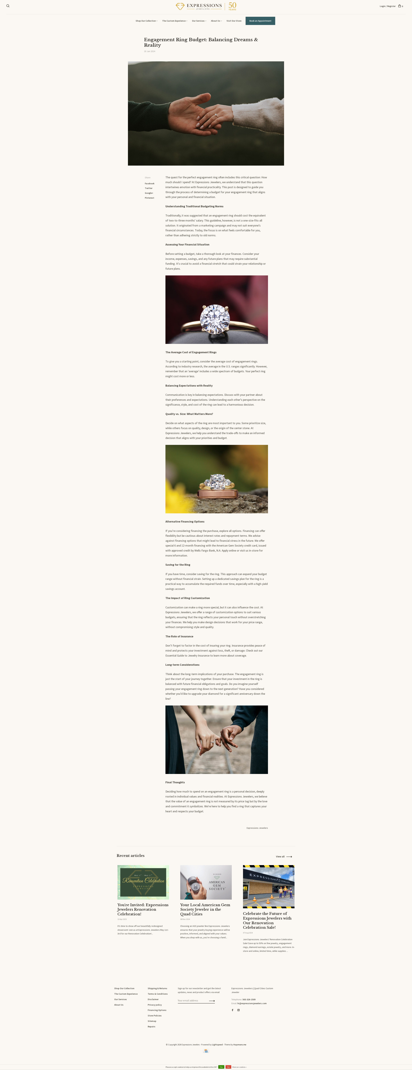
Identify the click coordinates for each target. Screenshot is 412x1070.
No (228, 1067)
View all (280, 856)
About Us (215, 20)
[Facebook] (232, 1010)
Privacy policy (155, 1004)
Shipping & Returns (157, 988)
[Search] (8, 6)
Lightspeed (217, 1044)
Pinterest (149, 197)
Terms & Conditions (158, 993)
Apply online (229, 550)
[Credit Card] (206, 1052)
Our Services (198, 20)
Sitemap (152, 1021)
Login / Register (388, 6)
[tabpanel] (143, 907)
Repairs (151, 1026)
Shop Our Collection (146, 20)
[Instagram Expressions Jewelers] (238, 1010)
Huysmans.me (239, 1044)
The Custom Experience (174, 20)
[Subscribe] (211, 1000)
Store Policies (155, 1015)
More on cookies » (239, 1067)
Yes (221, 1067)
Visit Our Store (234, 20)
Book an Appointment (260, 20)
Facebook (149, 183)
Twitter (148, 188)
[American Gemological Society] (232, 1021)
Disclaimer (153, 999)
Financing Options (157, 1010)
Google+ (149, 193)
